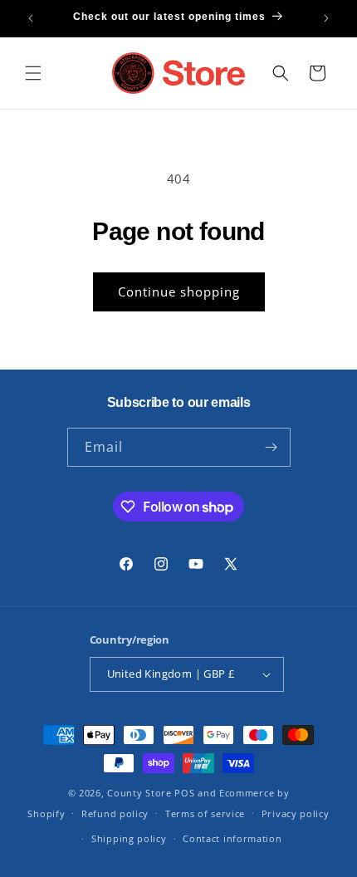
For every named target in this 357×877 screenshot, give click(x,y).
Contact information (232, 838)
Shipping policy (129, 838)
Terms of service (205, 813)
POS (184, 792)
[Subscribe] (271, 447)
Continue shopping (179, 291)
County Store (139, 792)
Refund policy (115, 813)
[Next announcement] (326, 18)
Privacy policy (296, 813)
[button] (33, 73)
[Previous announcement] (30, 18)
